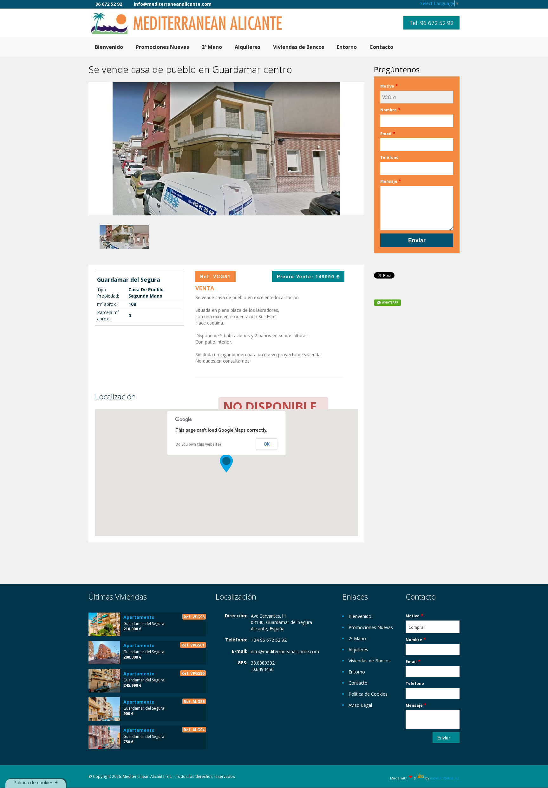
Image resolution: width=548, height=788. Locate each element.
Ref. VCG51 (215, 276)
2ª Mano (212, 46)
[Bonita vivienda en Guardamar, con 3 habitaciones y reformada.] (104, 652)
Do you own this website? (199, 444)
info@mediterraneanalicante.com (285, 651)
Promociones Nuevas (162, 46)
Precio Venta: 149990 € (308, 276)
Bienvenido (109, 46)
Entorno (347, 46)
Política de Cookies (368, 694)
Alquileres (247, 46)
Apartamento (138, 617)
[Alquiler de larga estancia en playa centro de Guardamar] (104, 709)
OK (267, 444)
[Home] (191, 23)
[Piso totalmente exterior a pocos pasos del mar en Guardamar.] (104, 624)
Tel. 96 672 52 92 (431, 23)
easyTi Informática (445, 778)
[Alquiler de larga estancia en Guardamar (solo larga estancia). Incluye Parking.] (104, 737)
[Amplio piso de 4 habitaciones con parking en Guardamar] (104, 681)
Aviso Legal (360, 705)
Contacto (381, 46)
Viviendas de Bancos (298, 46)
